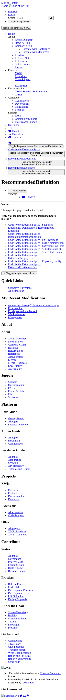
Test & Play (14, 643)
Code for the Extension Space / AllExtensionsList (34, 249)
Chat (10, 394)
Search (11, 17)
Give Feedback (16, 646)
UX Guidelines (16, 596)
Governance (14, 558)
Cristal (18, 94)
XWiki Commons (17, 534)
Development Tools (18, 593)
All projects (21, 85)
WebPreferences (16, 314)
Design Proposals (17, 599)
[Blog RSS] (28, 695)
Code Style (14, 587)
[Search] (51, 18)
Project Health (15, 561)
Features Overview (18, 424)
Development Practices (20, 590)
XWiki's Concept (24, 39)
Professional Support (26, 121)
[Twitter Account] (21, 695)
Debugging (14, 624)
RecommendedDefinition (21, 167)
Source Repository (18, 612)
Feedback (20, 109)
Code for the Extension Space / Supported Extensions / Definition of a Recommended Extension (31, 227)
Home (11, 33)
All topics (13, 421)
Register (12, 11)
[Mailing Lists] (24, 695)
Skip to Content (9, 2)
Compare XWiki (23, 45)
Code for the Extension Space (24, 149)
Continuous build (17, 618)
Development (22, 103)
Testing (12, 621)
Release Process (16, 584)
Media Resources (17, 362)
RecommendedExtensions (22, 158)
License (19, 67)
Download (13, 125)
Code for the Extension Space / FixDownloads (33, 239)
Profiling (12, 627)
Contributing (15, 640)
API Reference (16, 465)
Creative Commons (50, 673)
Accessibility (15, 368)
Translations (21, 106)
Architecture (14, 459)
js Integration (15, 317)
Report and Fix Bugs (19, 655)
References (21, 61)
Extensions (21, 76)
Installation (14, 440)
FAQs (18, 115)
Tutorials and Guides (19, 469)
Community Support (26, 118)
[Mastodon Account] (10, 695)
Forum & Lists (16, 391)
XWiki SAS (28, 682)
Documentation (16, 385)
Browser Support (17, 571)
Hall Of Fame (15, 568)
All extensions (15, 512)
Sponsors (13, 397)
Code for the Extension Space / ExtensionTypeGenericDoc (24, 266)
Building (12, 615)
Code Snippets (22, 79)
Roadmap (20, 55)
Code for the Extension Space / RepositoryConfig (34, 261)
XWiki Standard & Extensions (31, 91)
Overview (13, 490)
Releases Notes (23, 58)
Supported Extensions (19, 287)
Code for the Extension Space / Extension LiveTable (36, 245)
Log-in (11, 14)
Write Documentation (19, 652)
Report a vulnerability (19, 658)
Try (10, 128)
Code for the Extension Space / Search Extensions (35, 252)
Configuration (15, 443)
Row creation (15, 308)
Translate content (17, 649)
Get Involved (22, 100)
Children (30, 196)
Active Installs (22, 64)
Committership (16, 564)
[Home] (10, 142)
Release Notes (15, 350)
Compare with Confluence (36, 48)
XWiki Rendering (17, 531)
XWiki (18, 73)
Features (12, 493)
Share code (14, 661)
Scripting (13, 462)
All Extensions (16, 290)
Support (12, 381)
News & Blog (22, 42)
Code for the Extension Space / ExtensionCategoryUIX (24, 257)
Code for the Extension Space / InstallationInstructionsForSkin (24, 235)
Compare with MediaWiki (35, 52)
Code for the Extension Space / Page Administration (36, 242)
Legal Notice (15, 365)
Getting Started (16, 418)
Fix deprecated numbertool (22, 311)
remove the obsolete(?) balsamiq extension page (33, 305)
